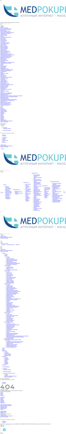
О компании (2, 397)
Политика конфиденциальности (6, 405)
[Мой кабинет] (0, 240)
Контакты (2, 399)
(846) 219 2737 (4, 121)
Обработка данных (3, 407)
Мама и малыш (9, 314)
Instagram (4, 135)
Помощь (1, 409)
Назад (9, 256)
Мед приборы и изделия (11, 323)
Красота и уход (9, 272)
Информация (2, 402)
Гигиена (8, 257)
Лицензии (2, 401)
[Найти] (1, 24)
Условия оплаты (3, 411)
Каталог (6, 254)
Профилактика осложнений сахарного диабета (15, 341)
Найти (2, 426)
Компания (6, 358)
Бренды (1, 394)
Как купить (7, 352)
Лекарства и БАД (10, 285)
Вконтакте (4, 134)
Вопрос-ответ (2, 412)
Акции (1, 393)
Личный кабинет (3, 408)
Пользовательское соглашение (5, 404)
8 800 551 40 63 (3, 119)
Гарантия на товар (3, 406)
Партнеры (2, 400)
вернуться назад (3, 391)
